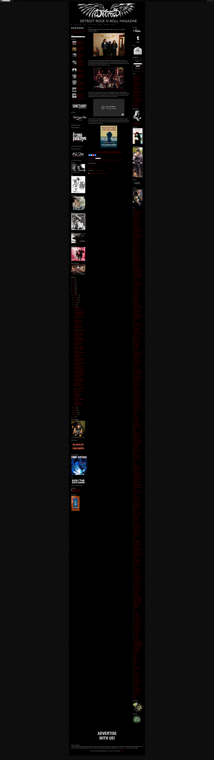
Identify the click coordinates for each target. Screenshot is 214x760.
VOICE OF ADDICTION (136, 652)
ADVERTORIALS (137, 230)
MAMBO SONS (137, 426)
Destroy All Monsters (138, 326)
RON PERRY (136, 479)
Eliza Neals (136, 346)
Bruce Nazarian (137, 270)
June (75, 306)
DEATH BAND (137, 300)
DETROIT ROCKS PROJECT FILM (137, 311)
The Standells (137, 634)
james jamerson (137, 678)
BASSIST (136, 246)
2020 (74, 282)
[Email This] (96, 158)
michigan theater (137, 680)
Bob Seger (136, 265)
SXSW (135, 556)
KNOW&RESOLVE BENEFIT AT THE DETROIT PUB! (78, 403)
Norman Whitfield (137, 440)
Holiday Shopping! (76, 491)
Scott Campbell (137, 560)
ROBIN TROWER (137, 467)
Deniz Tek (136, 81)
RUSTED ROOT (137, 491)
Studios (135, 572)
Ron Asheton (136, 518)
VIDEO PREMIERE (138, 647)
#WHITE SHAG (137, 222)
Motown (135, 432)
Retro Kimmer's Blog (138, 99)
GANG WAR (136, 369)
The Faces (136, 617)
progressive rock (137, 683)
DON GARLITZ (137, 314)
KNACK (135, 413)
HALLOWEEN (137, 382)
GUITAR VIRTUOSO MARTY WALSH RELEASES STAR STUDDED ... (78, 322)
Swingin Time (136, 574)
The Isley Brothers (138, 619)
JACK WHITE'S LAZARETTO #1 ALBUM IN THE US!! (79, 352)
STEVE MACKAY (137, 547)
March (75, 410)
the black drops (137, 691)
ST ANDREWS (137, 541)
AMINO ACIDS (137, 233)
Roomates (136, 519)
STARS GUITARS (137, 544)
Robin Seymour (137, 508)
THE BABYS (136, 580)
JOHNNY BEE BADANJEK (137, 401)
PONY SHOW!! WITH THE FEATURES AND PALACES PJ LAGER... (79, 368)
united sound (136, 696)
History (135, 387)
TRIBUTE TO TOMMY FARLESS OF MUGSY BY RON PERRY (81, 43)
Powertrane (136, 447)
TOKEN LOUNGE (137, 598)
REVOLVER (136, 455)
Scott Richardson (137, 564)
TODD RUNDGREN (138, 597)
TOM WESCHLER (137, 601)
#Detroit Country (137, 219)
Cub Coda (136, 298)
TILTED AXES (137, 595)
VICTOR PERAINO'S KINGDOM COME (138, 645)
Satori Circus (136, 558)
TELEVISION (136, 579)
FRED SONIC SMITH (137, 358)
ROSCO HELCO (137, 481)
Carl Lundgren (137, 286)
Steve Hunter (136, 102)
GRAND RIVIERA (137, 372)
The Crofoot (136, 615)
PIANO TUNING (137, 442)
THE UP (135, 592)
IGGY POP (136, 389)
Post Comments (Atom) (99, 170)
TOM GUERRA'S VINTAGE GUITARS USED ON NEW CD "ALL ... (79, 376)
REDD (135, 453)
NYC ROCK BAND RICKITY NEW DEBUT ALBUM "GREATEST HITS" (79, 385)
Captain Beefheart (137, 284)
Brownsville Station (138, 268)
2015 (74, 291)
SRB (135, 538)
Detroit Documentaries (137, 328)
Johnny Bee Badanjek (136, 89)
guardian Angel (137, 675)
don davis (136, 673)
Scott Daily (136, 561)
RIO (135, 461)
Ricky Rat (136, 499)
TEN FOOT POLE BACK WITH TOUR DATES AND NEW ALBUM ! (79, 348)
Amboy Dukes (137, 241)
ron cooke (136, 686)
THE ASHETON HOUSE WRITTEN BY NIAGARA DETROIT (81, 49)
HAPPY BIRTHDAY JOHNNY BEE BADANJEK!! (78, 395)
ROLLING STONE (137, 478)
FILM (135, 350)
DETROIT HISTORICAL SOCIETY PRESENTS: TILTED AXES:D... (79, 335)
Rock (135, 510)
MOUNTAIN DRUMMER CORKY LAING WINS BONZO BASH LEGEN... (79, 339)
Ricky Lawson (137, 498)
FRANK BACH (137, 355)
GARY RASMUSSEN (138, 371)
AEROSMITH (136, 232)
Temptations (136, 614)
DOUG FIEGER (137, 318)
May (75, 407)
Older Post (127, 168)
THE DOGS (136, 584)
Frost (135, 366)
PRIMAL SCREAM (137, 443)
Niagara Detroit (137, 439)
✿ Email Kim (137, 124)
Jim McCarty (136, 406)
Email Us (84, 24)
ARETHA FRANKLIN (138, 235)
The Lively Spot (137, 620)
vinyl (135, 697)
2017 (74, 288)
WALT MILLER (137, 657)
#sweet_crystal (137, 227)
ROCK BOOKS (137, 469)
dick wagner (136, 672)
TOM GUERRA (137, 600)
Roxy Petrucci (137, 521)
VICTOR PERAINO (138, 642)
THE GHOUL (136, 585)
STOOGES (136, 552)
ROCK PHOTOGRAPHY (137, 472)
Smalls (135, 566)
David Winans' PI (137, 324)
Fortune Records (137, 363)
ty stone (135, 694)
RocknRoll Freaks (137, 101)
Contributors (113, 24)
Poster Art (136, 445)
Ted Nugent (136, 612)
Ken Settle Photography (136, 419)
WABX (135, 656)
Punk (135, 448)
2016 (74, 290)
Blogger (122, 750)
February (76, 412)
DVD (135, 321)
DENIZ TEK (136, 301)
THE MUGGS (136, 587)
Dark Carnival (137, 322)
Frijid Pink (136, 364)
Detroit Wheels (137, 332)
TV (134, 611)
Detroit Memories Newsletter (76, 490)
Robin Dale (136, 507)
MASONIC (136, 427)
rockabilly (136, 685)
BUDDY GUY (136, 256)
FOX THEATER (137, 354)
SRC (135, 539)
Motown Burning (137, 434)
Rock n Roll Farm (137, 514)
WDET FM (136, 661)
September (76, 300)
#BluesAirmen (137, 214)
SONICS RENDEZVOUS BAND (137, 533)
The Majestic (136, 623)
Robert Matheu (137, 505)
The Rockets (136, 628)
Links (88, 24)
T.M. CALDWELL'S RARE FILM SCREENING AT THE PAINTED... (79, 363)
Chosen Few (136, 291)
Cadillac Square (137, 283)
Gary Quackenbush (138, 376)
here (125, 747)
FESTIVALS (136, 347)
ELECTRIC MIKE (137, 339)
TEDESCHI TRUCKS (138, 577)
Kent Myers (136, 421)
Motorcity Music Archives (137, 96)
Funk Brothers (137, 368)
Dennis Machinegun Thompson (138, 83)
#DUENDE (136, 217)
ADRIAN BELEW (137, 228)
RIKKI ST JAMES (137, 459)
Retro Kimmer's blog (77, 24)
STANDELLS (136, 542)
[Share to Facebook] (99, 158)
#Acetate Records (137, 212)
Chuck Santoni (137, 295)
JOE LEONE (136, 398)
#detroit (135, 224)
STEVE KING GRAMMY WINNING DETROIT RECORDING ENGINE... (79, 380)
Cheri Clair (136, 289)
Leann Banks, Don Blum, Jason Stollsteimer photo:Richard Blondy (109, 89)
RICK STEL (136, 458)
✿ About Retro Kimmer (137, 123)
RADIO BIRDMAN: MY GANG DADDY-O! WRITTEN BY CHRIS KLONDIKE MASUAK (78, 97)
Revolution (136, 496)
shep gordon (136, 688)
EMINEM (136, 341)
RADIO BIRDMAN (137, 450)
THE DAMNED (137, 582)
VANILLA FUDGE (137, 641)
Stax (135, 568)
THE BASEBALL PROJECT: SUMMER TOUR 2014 (78, 326)
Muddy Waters (137, 435)
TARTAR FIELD (137, 576)
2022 (74, 279)
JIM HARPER (137, 397)
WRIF (135, 664)
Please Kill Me (137, 97)
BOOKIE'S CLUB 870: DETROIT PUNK (80, 89)
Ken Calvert (136, 417)
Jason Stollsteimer (138, 404)
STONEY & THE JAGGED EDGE (137, 550)
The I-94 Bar (136, 106)
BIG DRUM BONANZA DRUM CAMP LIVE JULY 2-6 (79, 317)
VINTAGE (136, 650)
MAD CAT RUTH (137, 424)
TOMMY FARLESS (138, 603)
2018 (74, 286)
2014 (74, 293)
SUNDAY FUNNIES (138, 553)
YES (135, 665)
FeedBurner (137, 69)
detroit (135, 670)
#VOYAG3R (136, 220)
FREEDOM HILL (137, 360)
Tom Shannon (136, 637)
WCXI (135, 659)
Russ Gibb (136, 522)
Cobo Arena (136, 297)
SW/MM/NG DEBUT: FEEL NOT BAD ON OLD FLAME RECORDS (79, 313)
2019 (74, 284)
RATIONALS (136, 451)
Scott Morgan (136, 563)
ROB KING (136, 464)
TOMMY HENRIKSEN (136, 606)
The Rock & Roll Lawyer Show (137, 626)
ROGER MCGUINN (138, 476)
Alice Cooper (136, 240)
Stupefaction (136, 104)
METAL (135, 430)
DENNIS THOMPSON (136, 304)
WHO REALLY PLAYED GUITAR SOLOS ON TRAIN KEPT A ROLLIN (80, 56)
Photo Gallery (93, 24)
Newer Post (91, 168)
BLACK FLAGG (137, 249)
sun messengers (137, 689)
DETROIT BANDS (137, 306)
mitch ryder (136, 681)
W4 (134, 654)
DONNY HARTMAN (138, 316)
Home (71, 24)
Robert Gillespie (137, 504)
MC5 (135, 429)
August (75, 302)
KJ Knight (136, 412)
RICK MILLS (136, 456)
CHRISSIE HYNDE (138, 276)
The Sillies (136, 633)
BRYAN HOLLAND (138, 254)
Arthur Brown (136, 243)
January (75, 414)
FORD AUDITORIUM (138, 352)
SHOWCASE (136, 530)
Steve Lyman (136, 571)
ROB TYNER (136, 466)
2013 (74, 416)
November (76, 297)
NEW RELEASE (137, 437)
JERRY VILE (136, 395)
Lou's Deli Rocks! (137, 90)
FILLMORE (136, 349)
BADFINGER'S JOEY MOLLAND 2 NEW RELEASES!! (78, 309)
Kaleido (135, 415)
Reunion (135, 494)
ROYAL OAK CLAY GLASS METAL (138, 485)
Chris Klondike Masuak (137, 293)
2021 (74, 280)
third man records (137, 693)
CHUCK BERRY (137, 278)
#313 (135, 209)
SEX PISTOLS (137, 529)
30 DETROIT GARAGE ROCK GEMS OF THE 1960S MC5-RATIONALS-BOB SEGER (78, 63)
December (76, 295)
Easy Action (136, 342)
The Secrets (136, 629)
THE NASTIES (137, 589)
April (75, 409)
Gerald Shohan (137, 377)
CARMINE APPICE (138, 271)
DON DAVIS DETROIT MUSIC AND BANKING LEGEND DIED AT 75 (79, 372)
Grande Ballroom (137, 379)
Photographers (106, 24)
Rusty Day (136, 524)
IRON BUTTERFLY (138, 392)
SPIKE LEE (136, 536)
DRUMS (135, 319)
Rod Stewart (136, 516)
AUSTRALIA (136, 238)
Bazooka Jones (137, 259)
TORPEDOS (136, 607)
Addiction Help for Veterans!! (137, 76)
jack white (136, 677)
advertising (136, 667)
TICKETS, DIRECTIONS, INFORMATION (108, 152)
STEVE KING (136, 546)
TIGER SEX (136, 593)
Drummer (136, 336)
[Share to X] (98, 158)
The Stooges (136, 636)
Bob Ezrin (136, 263)
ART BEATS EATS (138, 236)
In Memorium (99, 24)
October (75, 299)
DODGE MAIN (137, 313)
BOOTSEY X (136, 253)
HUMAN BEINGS (137, 385)
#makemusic (136, 225)
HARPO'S (136, 384)
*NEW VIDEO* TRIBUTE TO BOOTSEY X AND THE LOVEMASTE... (79, 359)
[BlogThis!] (97, 158)
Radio (135, 493)
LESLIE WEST (137, 422)
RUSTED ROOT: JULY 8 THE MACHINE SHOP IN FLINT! (79, 330)
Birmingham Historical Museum (138, 262)
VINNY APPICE (137, 648)
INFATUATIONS (137, 390)
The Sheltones (137, 631)
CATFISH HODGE (137, 273)
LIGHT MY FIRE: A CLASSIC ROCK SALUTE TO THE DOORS (78, 343)
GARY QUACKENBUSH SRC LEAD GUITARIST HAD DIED (80, 83)
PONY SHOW (109, 57)
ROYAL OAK (136, 483)
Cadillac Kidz (136, 281)
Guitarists (136, 380)
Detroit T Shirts (137, 330)
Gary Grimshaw (137, 374)
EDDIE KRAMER (137, 338)
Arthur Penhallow (137, 244)
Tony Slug (136, 639)
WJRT (135, 662)
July (75, 304)
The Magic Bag (137, 622)
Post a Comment (93, 165)
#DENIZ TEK (136, 216)
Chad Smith (136, 287)
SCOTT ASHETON (138, 526)
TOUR (135, 609)
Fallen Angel (136, 361)
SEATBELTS (136, 527)
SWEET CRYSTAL (138, 555)
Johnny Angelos (137, 407)
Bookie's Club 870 (137, 77)
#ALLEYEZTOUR (137, 211)
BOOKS (135, 251)
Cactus (135, 279)
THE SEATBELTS (137, 590)
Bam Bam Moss (137, 257)
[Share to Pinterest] (100, 158)
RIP (134, 463)
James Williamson (137, 402)
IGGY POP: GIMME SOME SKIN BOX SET (79, 389)
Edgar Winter (136, 344)
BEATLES (136, 248)
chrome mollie (137, 669)
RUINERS (136, 490)
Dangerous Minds (137, 79)
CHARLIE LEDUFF (138, 275)
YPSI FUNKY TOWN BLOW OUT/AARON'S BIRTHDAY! (79, 399)
